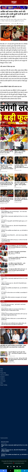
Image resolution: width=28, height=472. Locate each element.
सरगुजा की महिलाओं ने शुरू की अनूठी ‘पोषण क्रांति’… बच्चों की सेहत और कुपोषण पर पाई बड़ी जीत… (17, 353)
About (1, 371)
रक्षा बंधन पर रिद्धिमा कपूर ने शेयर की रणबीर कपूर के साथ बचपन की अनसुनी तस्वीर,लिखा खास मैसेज (6, 183)
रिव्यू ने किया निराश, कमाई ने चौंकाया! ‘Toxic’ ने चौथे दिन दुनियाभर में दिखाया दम (20, 152)
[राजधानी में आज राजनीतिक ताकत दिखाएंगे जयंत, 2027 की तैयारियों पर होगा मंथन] (3, 259)
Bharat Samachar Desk (5, 23)
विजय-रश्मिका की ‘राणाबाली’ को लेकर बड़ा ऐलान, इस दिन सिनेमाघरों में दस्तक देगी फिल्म (21, 199)
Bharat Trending (3, 385)
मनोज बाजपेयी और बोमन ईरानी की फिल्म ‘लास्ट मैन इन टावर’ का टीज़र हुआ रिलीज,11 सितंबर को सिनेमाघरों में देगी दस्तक (6, 200)
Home (1, 369)
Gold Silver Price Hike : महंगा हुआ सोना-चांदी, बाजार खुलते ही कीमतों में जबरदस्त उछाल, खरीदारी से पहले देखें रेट (17, 360)
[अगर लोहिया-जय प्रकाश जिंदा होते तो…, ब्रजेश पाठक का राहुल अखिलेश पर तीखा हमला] (3, 265)
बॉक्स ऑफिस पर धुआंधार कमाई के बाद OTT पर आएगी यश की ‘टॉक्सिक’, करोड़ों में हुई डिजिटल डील (21, 184)
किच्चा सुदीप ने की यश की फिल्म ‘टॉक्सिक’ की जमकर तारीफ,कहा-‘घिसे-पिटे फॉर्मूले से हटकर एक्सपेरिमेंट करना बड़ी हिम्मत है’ (6, 168)
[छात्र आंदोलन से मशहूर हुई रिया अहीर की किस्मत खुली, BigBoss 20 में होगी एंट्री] (21, 131)
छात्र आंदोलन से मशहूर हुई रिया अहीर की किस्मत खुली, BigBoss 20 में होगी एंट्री (21, 137)
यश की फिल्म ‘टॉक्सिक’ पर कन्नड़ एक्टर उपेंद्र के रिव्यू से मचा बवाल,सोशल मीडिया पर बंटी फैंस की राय (21, 167)
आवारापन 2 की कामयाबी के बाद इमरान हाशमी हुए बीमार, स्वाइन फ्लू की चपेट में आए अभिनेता (6, 152)
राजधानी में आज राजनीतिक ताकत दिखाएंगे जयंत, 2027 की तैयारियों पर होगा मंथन (17, 258)
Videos (1, 383)
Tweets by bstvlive (4, 438)
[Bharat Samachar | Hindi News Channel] (14, 2)
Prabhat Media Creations (19, 463)
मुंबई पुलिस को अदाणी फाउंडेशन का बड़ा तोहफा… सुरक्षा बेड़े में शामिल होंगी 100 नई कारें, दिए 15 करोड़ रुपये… (13, 346)
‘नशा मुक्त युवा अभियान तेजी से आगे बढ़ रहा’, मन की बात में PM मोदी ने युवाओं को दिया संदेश (17, 270)
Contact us (2, 379)
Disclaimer (2, 377)
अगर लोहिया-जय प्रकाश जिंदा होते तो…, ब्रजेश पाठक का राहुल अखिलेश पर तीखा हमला (16, 264)
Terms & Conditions (4, 375)
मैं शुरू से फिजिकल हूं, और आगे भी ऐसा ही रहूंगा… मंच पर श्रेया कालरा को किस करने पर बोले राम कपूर (6, 137)
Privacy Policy (3, 373)
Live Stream (2, 381)
